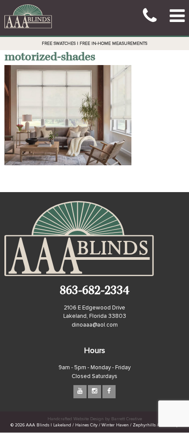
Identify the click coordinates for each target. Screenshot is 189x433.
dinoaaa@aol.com (95, 325)
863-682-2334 (94, 291)
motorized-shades (49, 57)
